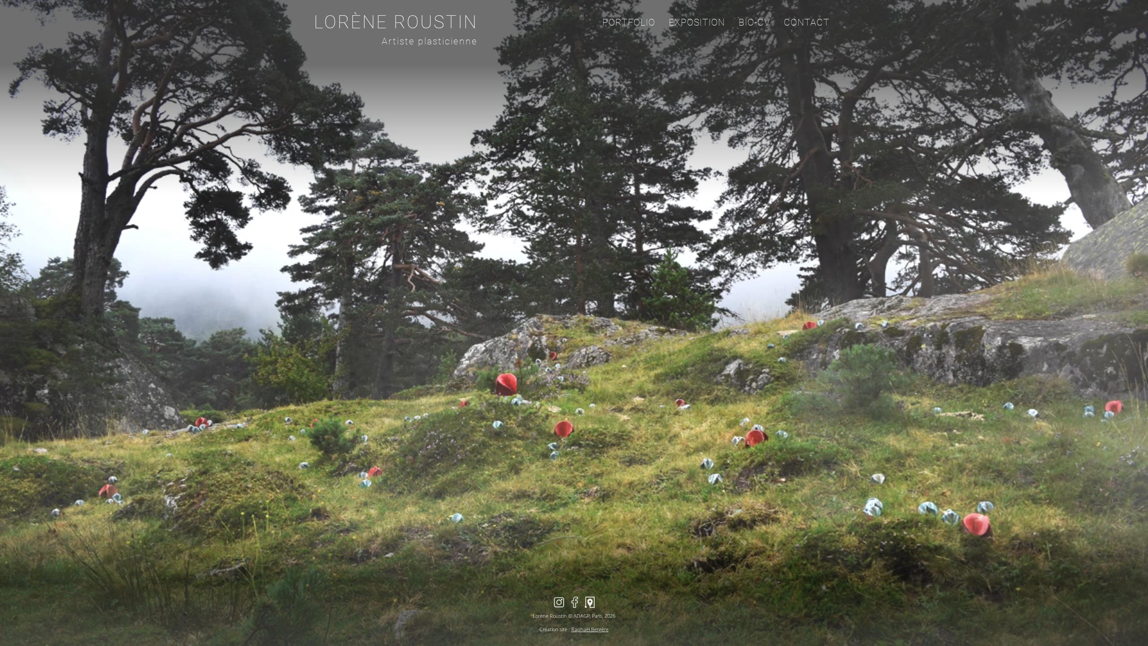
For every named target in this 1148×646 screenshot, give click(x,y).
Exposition (697, 22)
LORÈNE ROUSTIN (396, 22)
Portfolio (628, 22)
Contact (807, 22)
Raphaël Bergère (590, 629)
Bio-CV (754, 22)
